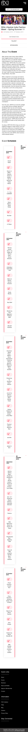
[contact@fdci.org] (2, 724)
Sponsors (14, 45)
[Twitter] (9, 724)
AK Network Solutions (20, 730)
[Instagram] (7, 724)
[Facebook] (5, 724)
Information (14, 37)
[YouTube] (11, 724)
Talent (14, 41)
